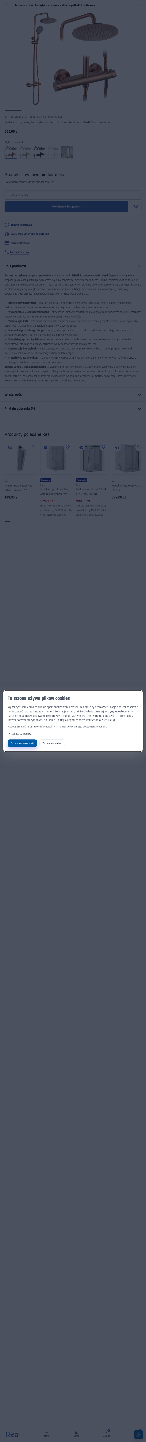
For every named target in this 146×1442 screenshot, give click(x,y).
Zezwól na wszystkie (22, 743)
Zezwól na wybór (52, 743)
